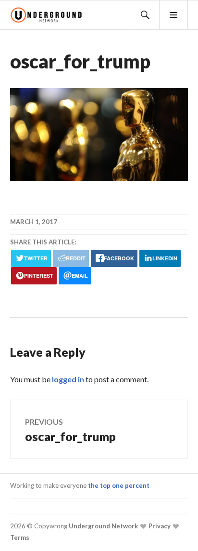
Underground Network (102, 526)
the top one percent (118, 485)
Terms (19, 537)
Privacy (159, 526)
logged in (68, 379)
